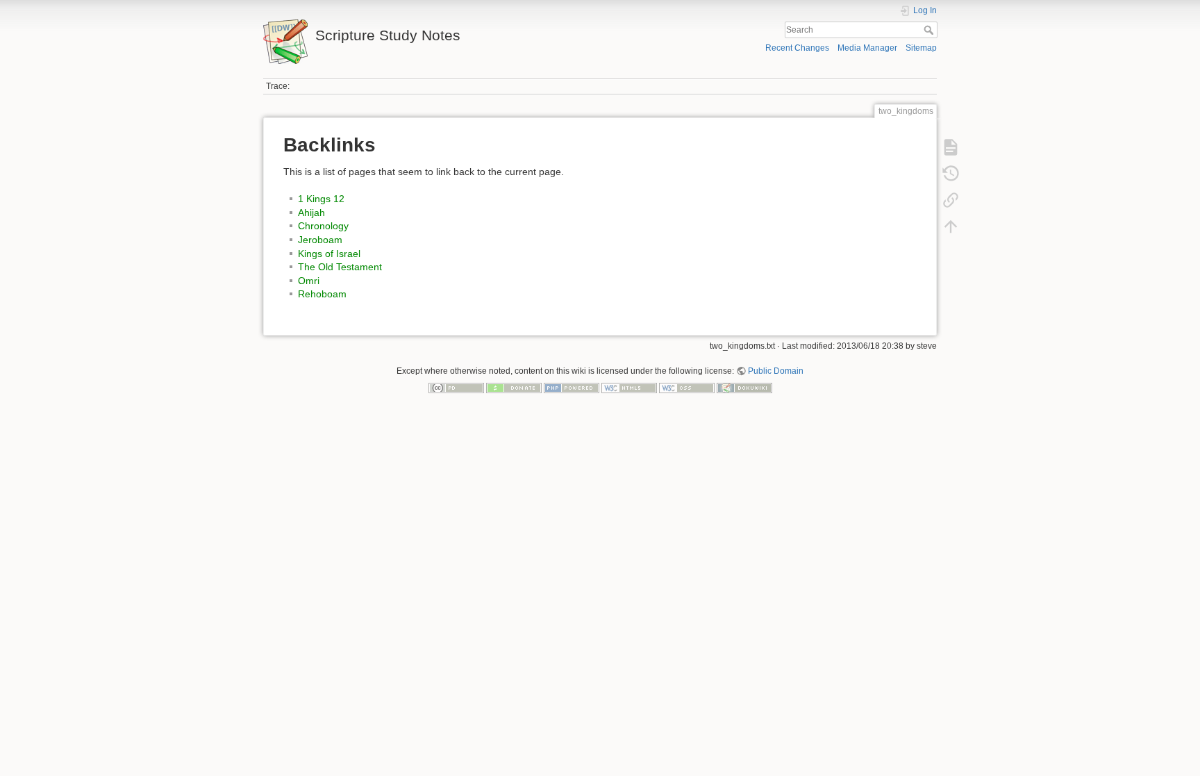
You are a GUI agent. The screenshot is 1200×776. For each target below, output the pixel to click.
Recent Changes (797, 48)
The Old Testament (340, 266)
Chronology (323, 225)
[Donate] (514, 388)
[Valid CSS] (687, 388)
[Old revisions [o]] (951, 173)
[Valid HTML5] (629, 388)
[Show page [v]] (951, 147)
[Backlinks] (951, 200)
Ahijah (311, 212)
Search (930, 30)
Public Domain (775, 371)
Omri (308, 280)
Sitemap (921, 48)
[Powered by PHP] (571, 388)
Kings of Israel (329, 253)
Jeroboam (320, 239)
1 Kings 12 (321, 198)
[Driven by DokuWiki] (744, 388)
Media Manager (867, 48)
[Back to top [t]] (951, 226)
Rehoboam (322, 293)
